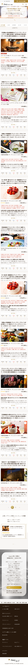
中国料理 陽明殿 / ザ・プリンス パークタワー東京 (12, 154)
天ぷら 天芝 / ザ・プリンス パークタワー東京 (11, 201)
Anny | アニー (17, 642)
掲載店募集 (4, 653)
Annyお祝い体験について (7, 616)
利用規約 (16, 620)
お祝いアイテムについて (13, 587)
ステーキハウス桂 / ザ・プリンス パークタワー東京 (13, 55)
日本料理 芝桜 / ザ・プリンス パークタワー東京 (11, 483)
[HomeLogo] (14, 660)
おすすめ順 (3, 25)
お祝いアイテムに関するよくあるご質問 (14, 592)
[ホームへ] (6, 4)
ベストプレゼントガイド (7, 646)
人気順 (8, 25)
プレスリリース (5, 620)
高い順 (19, 25)
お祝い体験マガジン (18, 646)
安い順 (25, 25)
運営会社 (16, 616)
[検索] (23, 4)
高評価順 (14, 25)
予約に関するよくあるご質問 (12, 590)
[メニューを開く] (26, 4)
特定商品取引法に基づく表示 (7, 628)
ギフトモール (4, 642)
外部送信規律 (17, 624)
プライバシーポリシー (6, 624)
